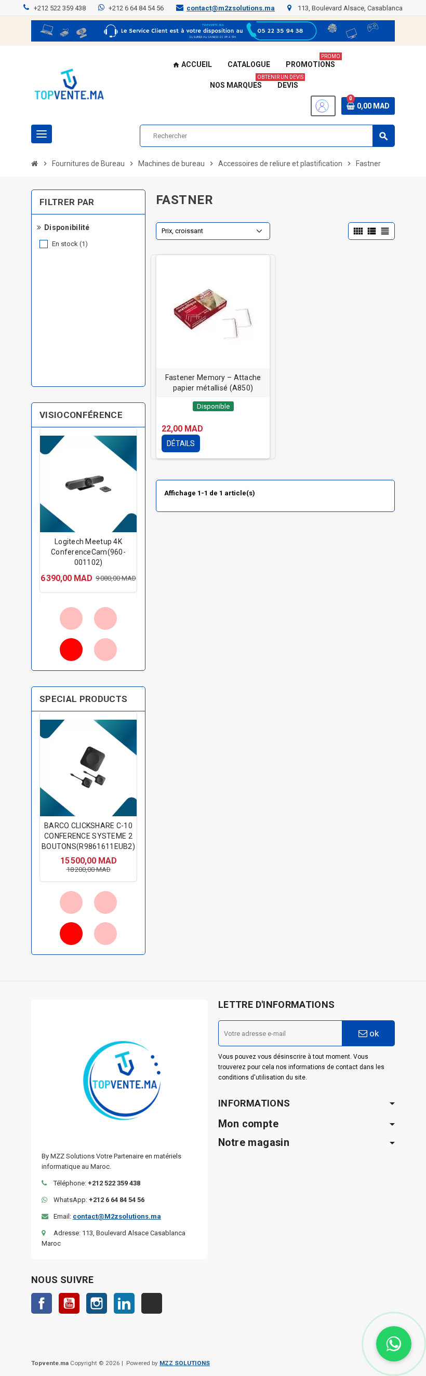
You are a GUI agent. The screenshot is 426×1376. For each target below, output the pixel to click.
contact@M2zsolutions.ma (117, 1216)
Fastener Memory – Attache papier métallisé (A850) (213, 382)
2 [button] (105, 618)
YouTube (69, 1303)
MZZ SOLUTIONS (184, 1363)
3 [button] (71, 649)
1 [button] (71, 618)
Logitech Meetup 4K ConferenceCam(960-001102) (88, 551)
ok (373, 1033)
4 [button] (105, 649)
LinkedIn (124, 1303)
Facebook (41, 1303)
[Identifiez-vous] (323, 106)
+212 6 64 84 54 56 (136, 8)
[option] (88, 509)
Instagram (96, 1303)
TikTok (151, 1303)
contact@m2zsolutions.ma (231, 8)
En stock (70, 244)
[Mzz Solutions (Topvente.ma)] (69, 85)
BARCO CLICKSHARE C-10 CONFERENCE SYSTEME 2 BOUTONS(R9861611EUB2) (88, 836)
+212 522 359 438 (60, 8)
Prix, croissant (182, 231)
